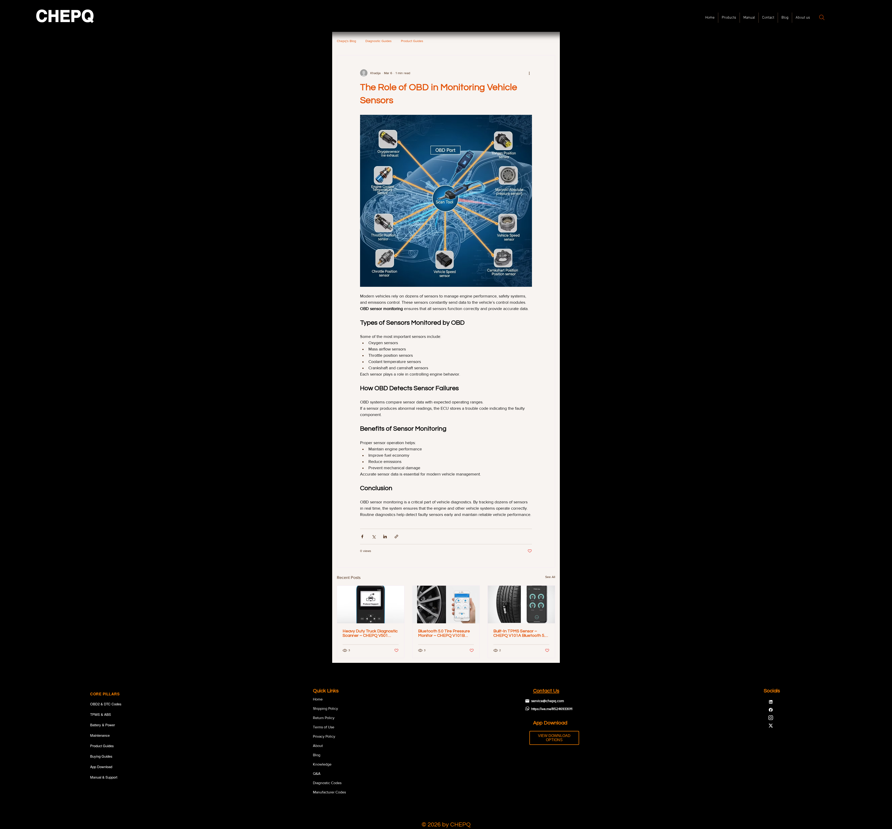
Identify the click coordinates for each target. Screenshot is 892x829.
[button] (749, 18)
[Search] (822, 17)
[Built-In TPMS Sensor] (521, 604)
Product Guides (412, 41)
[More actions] (529, 73)
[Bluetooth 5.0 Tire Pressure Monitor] (446, 604)
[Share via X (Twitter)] (373, 536)
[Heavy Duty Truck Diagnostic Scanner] (370, 604)
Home (318, 699)
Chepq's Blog (346, 41)
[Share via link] (396, 536)
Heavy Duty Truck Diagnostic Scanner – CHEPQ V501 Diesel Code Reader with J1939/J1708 (370, 633)
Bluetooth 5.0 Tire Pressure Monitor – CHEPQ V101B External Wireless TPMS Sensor (444, 633)
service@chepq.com (547, 701)
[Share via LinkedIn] (385, 536)
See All (550, 577)
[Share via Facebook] (362, 536)
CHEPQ (65, 16)
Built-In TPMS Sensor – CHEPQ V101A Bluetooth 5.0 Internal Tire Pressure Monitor (520, 633)
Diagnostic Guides (378, 41)
